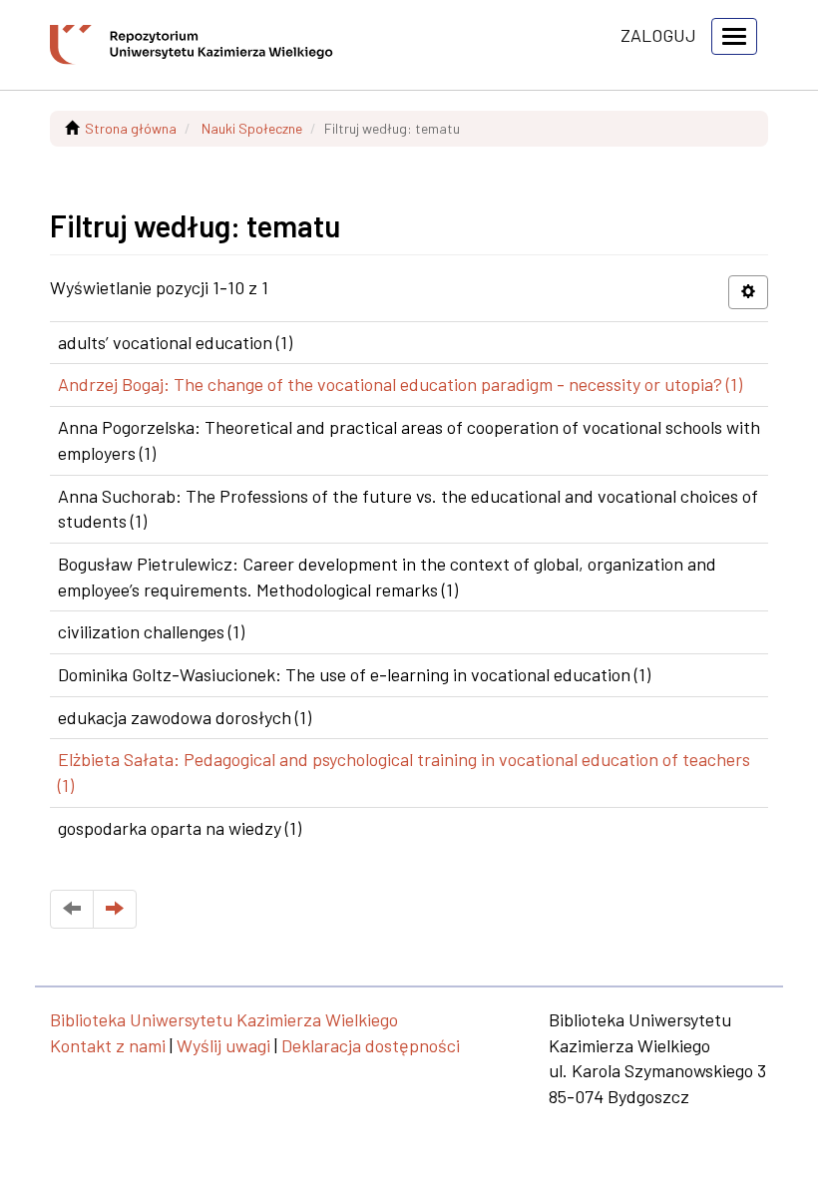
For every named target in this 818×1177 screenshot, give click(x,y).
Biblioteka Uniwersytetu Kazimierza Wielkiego (224, 1019)
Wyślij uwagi (223, 1045)
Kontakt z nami (108, 1045)
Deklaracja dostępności (370, 1045)
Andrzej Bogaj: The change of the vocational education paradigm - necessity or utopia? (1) (400, 384)
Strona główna (131, 128)
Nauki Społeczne (252, 128)
